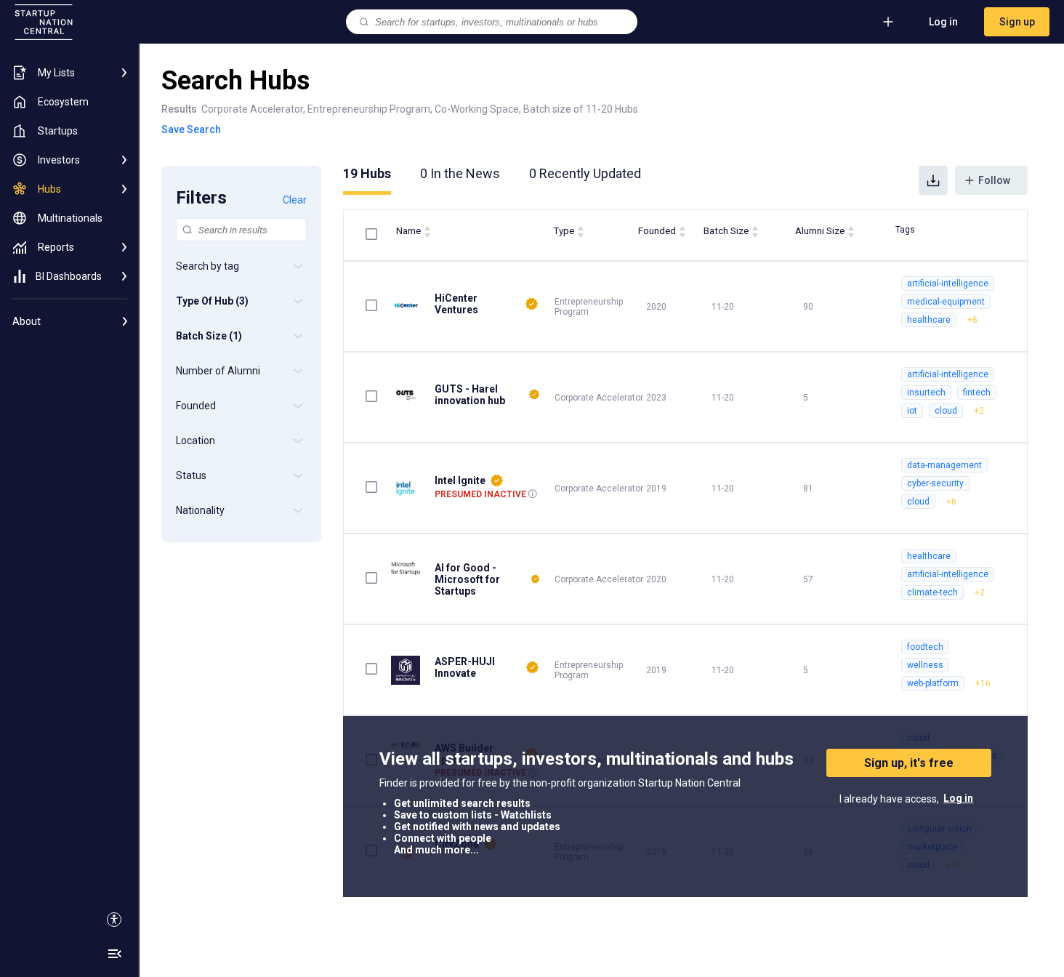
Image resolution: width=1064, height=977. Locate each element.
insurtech (926, 392)
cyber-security (935, 483)
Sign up (1017, 22)
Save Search (191, 129)
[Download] (933, 180)
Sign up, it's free (909, 763)
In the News (460, 173)
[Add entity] (888, 21)
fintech (977, 392)
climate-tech (932, 592)
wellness (925, 665)
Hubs (367, 173)
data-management (944, 465)
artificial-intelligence (947, 283)
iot (912, 411)
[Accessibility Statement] (114, 919)
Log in (943, 22)
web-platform (933, 683)
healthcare (929, 320)
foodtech (925, 647)
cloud (946, 411)
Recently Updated (585, 173)
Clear (295, 200)
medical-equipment (946, 302)
